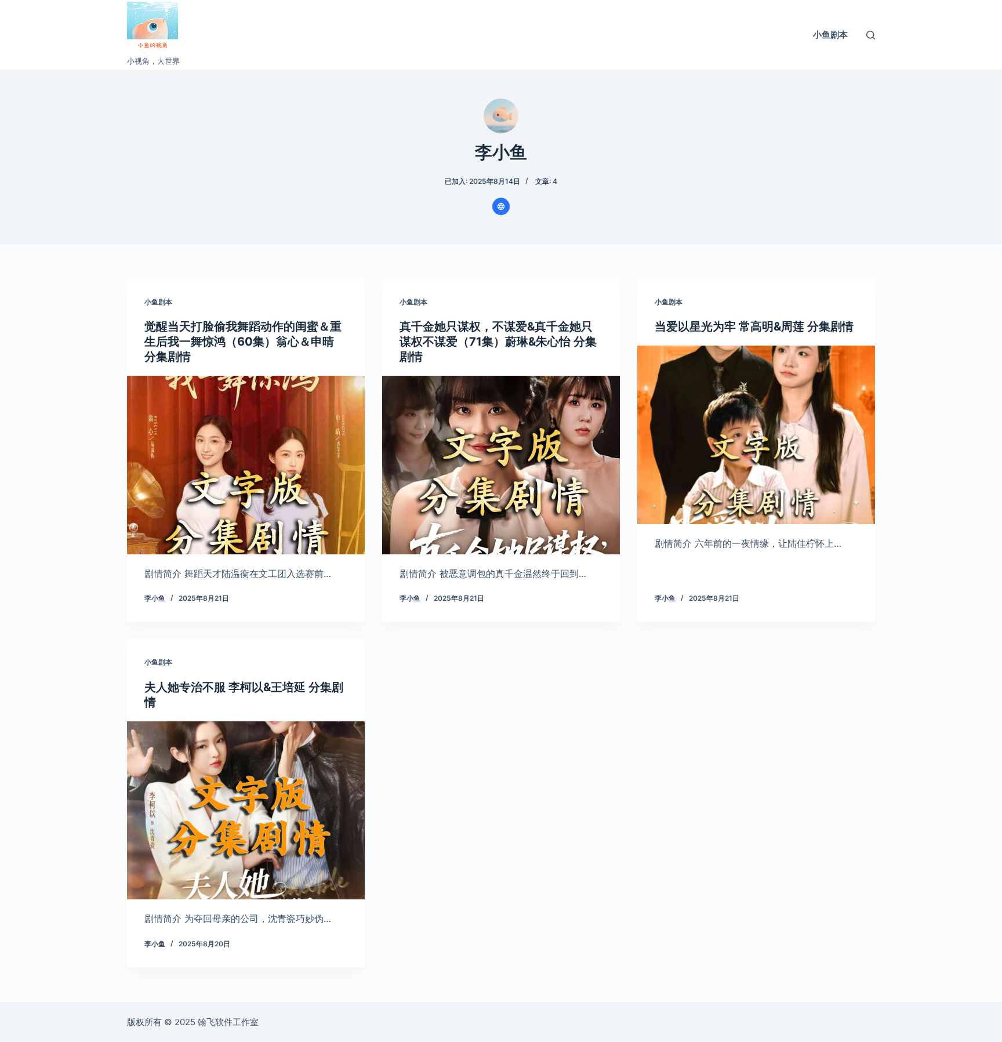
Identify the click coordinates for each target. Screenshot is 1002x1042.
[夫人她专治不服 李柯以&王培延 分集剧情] (246, 810)
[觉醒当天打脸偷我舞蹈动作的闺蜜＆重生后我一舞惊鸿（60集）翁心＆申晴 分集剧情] (246, 465)
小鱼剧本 (830, 34)
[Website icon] (501, 206)
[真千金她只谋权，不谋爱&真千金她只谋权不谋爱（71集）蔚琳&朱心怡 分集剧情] (501, 465)
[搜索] (870, 35)
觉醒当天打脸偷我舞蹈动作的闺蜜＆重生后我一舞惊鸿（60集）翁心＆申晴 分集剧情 (243, 342)
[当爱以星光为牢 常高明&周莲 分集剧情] (756, 435)
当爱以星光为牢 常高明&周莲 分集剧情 (754, 326)
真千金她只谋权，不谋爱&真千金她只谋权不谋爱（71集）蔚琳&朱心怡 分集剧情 (498, 342)
